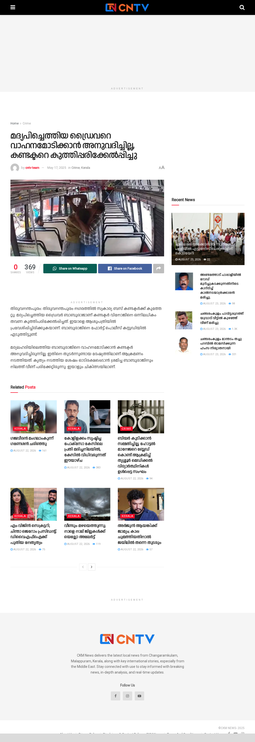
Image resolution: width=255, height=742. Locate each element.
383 (97, 467)
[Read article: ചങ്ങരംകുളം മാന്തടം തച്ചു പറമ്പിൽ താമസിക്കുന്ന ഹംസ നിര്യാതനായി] (184, 346)
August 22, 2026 (24, 450)
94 (150, 478)
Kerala (85, 168)
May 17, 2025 (56, 168)
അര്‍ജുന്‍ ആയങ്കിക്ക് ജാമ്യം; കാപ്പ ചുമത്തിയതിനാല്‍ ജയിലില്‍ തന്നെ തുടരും (139, 534)
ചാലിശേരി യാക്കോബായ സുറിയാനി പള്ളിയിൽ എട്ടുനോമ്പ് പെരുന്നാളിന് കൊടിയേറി (204, 249)
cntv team (32, 168)
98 (233, 303)
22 (208, 259)
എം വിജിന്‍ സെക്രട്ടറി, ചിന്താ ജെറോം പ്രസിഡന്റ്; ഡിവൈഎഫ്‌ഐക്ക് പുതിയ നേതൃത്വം (33, 534)
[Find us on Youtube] (139, 695)
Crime (27, 123)
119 (97, 544)
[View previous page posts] (83, 567)
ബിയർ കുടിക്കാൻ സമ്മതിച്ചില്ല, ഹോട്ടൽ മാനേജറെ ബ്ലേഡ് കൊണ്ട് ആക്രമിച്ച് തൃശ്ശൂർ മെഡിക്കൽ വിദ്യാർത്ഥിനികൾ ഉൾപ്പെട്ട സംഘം (136, 455)
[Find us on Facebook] (115, 695)
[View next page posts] (91, 567)
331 (233, 354)
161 (44, 450)
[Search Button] (242, 7)
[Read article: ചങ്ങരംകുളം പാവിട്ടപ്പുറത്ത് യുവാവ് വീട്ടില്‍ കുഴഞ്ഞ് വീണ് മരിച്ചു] (184, 320)
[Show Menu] (12, 7)
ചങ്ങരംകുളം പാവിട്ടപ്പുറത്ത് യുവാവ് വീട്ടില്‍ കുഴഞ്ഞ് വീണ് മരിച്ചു (222, 318)
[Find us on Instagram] (127, 695)
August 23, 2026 (189, 259)
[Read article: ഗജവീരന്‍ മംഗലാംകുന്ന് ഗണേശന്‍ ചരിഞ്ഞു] (33, 416)
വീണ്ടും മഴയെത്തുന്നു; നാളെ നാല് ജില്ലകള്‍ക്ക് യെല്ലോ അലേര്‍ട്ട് (85, 531)
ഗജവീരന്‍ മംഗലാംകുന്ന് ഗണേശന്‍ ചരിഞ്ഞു (31, 441)
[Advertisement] (127, 50)
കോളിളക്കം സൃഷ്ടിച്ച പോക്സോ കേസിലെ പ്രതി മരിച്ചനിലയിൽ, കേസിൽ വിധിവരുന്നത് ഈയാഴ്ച (85, 450)
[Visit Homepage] (127, 7)
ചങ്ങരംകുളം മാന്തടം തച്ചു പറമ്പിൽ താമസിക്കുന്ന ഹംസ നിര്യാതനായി (221, 343)
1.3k (234, 329)
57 (150, 549)
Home (14, 123)
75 (43, 549)
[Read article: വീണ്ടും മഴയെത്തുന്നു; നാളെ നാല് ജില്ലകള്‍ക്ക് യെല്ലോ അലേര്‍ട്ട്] (87, 504)
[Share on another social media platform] (158, 268)
